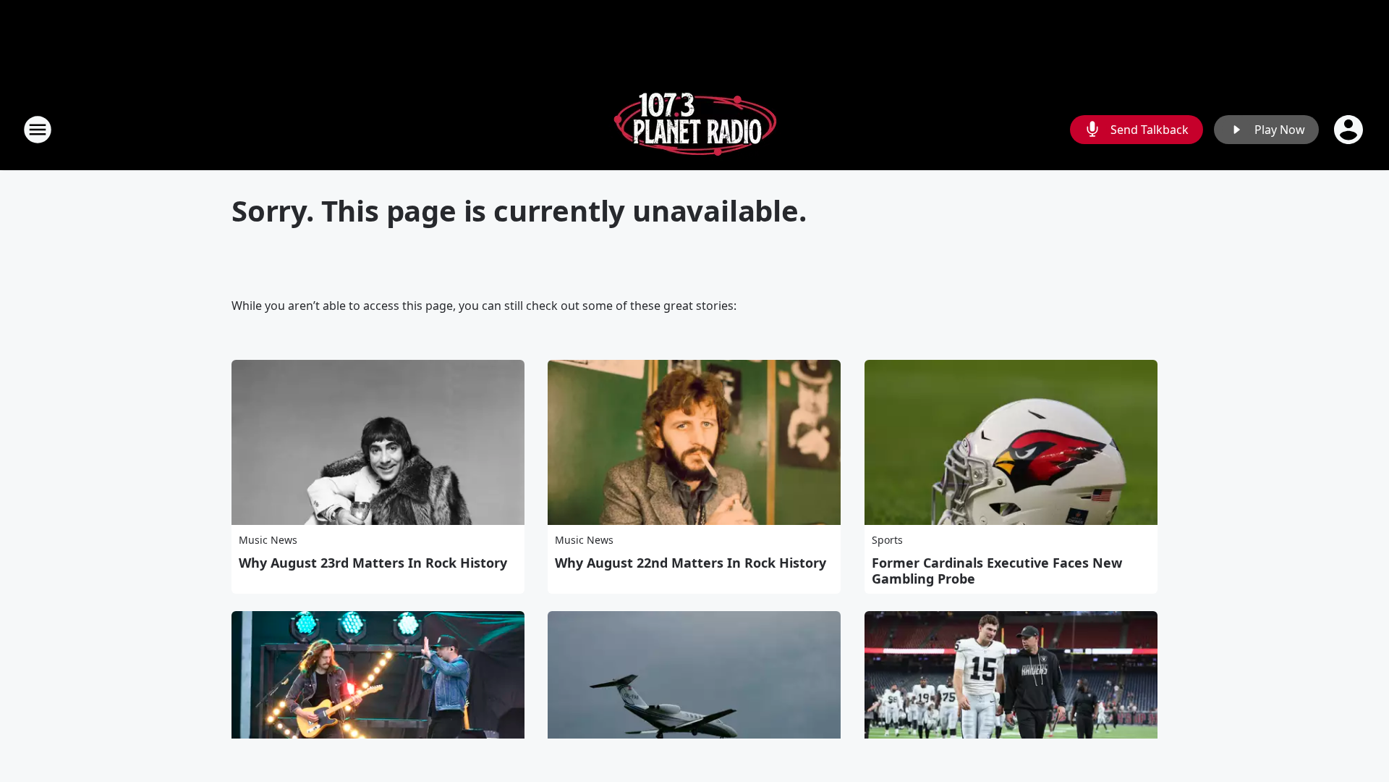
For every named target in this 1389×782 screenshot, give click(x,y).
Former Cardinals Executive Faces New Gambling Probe (997, 570)
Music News (268, 540)
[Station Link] (694, 129)
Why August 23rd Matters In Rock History (373, 563)
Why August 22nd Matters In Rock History (690, 563)
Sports (887, 540)
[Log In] (1350, 129)
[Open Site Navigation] (37, 129)
